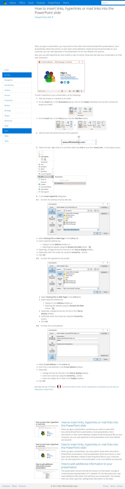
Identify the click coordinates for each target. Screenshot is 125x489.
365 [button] (49, 17)
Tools (6, 141)
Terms (112, 486)
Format (7, 75)
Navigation (8, 80)
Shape (6, 115)
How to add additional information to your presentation (86, 465)
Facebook (6, 486)
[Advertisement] (17, 36)
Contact (120, 486)
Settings (7, 110)
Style (6, 131)
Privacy (106, 486)
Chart (6, 70)
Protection (8, 100)
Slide (6, 126)
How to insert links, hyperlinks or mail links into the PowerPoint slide (89, 423)
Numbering (8, 85)
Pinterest (22, 486)
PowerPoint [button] (54, 2)
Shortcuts (8, 120)
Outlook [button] (41, 2)
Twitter (14, 486)
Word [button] (66, 2)
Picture (7, 95)
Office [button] (22, 2)
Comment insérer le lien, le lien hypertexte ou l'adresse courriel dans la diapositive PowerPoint (77, 388)
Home (13, 2)
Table (6, 136)
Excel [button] (30, 2)
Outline (7, 90)
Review (7, 105)
